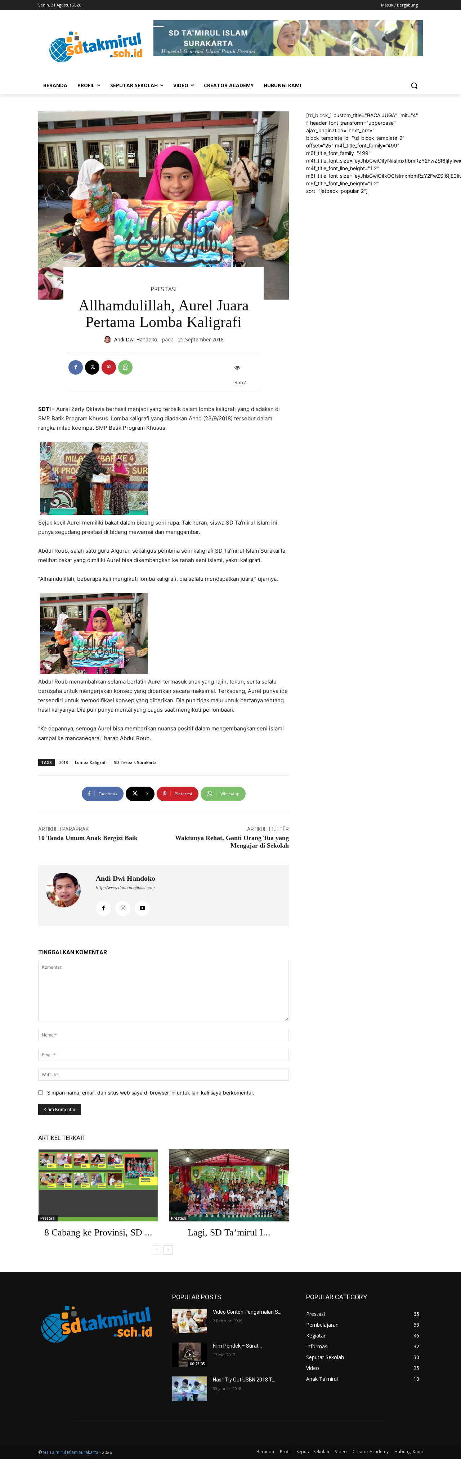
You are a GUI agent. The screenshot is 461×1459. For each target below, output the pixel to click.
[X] (92, 367)
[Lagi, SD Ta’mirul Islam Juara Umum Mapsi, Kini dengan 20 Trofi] (229, 1185)
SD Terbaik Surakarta (135, 762)
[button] (414, 85)
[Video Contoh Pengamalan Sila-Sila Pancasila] (189, 1321)
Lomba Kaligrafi (91, 762)
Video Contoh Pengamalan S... (247, 1312)
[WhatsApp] (125, 367)
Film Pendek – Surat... (237, 1346)
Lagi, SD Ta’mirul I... (229, 1232)
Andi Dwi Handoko (135, 339)
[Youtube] (142, 908)
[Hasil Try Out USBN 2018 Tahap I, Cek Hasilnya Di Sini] (189, 1388)
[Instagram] (122, 908)
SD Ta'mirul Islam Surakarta (70, 1452)
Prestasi (164, 289)
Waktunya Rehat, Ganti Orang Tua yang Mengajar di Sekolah (232, 841)
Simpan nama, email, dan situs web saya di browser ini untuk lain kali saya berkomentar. (150, 1092)
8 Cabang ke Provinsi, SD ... (98, 1232)
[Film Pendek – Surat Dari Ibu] (189, 1355)
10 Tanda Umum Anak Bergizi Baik (88, 837)
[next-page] (168, 1250)
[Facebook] (75, 367)
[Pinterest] (109, 367)
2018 (63, 762)
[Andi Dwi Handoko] (108, 339)
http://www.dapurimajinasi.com (125, 887)
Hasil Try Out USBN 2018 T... (244, 1380)
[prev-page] (156, 1250)
